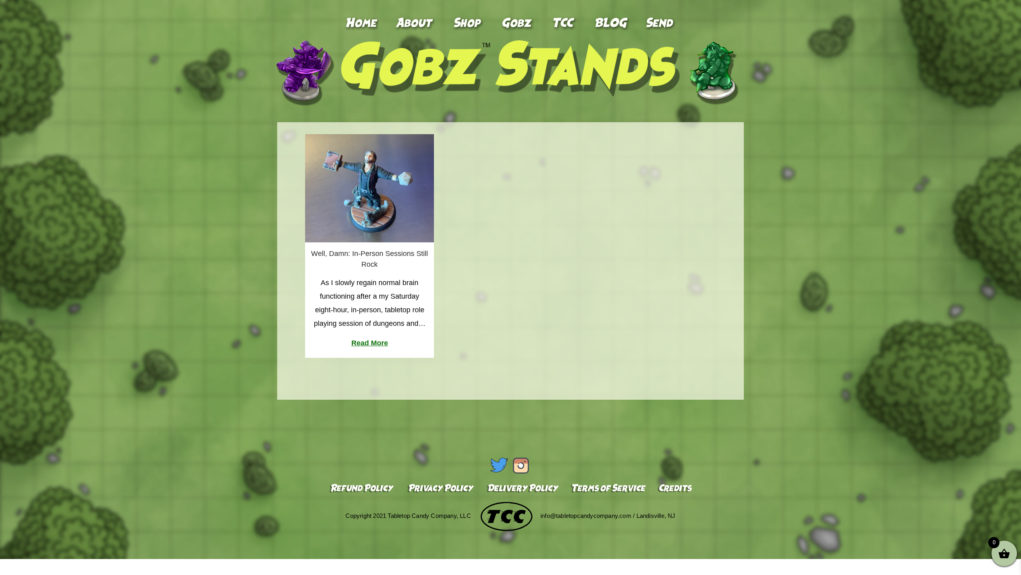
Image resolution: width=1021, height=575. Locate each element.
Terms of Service (608, 489)
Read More (369, 343)
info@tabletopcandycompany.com (585, 515)
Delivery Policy (522, 489)
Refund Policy (362, 489)
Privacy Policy (440, 489)
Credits (674, 489)
